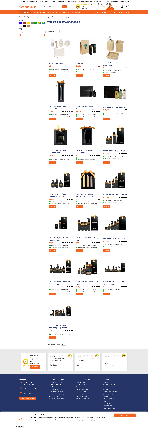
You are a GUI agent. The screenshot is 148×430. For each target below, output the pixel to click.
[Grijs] (32, 23)
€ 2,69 (51, 66)
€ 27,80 (106, 241)
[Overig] (43, 23)
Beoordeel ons (35, 367)
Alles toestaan (124, 415)
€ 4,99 (105, 68)
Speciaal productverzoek (104, 12)
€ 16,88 (51, 199)
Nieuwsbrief (106, 396)
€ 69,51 (51, 330)
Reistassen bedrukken (55, 389)
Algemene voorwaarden (110, 408)
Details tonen (34, 427)
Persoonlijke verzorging (44, 17)
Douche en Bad (56, 17)
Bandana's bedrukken (55, 384)
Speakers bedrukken (82, 391)
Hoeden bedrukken (54, 396)
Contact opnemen (108, 394)
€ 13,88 (106, 154)
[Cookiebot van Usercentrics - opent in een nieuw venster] (20, 427)
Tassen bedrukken (81, 382)
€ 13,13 (78, 155)
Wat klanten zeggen (109, 384)
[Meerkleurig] (40, 23)
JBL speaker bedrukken (83, 398)
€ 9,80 (78, 112)
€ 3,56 (78, 66)
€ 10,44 (106, 110)
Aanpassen (124, 419)
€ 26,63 (79, 243)
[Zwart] (25, 26)
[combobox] (52, 6)
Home (21, 17)
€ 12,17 (51, 155)
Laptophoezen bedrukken (56, 391)
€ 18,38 (79, 199)
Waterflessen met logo (82, 387)
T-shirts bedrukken (81, 384)
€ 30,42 (51, 287)
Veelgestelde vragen (109, 389)
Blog (104, 401)
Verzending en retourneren (111, 391)
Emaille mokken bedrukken (57, 394)
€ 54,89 (106, 287)
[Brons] (28, 26)
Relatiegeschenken (29, 17)
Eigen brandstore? (108, 398)
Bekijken (52, 75)
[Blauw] (21, 23)
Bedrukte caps (80, 394)
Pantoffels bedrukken (55, 387)
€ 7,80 (51, 112)
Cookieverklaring (108, 403)
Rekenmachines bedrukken (56, 398)
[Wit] (21, 26)
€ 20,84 (106, 197)
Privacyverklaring (108, 405)
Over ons (105, 382)
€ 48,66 (79, 287)
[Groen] (36, 23)
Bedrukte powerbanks (82, 389)
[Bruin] (25, 23)
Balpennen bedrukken (82, 396)
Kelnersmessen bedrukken (56, 382)
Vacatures (106, 387)
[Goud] (28, 23)
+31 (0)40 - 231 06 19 (122, 12)
